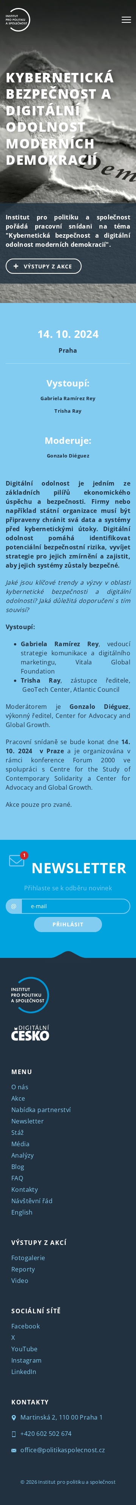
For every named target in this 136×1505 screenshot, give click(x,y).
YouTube (24, 1349)
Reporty (23, 1269)
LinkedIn (23, 1372)
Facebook (25, 1326)
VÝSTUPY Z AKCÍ (38, 1242)
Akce (18, 1098)
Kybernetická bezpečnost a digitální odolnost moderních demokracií (60, 118)
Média (20, 1144)
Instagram (26, 1360)
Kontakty (24, 1189)
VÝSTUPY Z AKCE (48, 266)
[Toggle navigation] (126, 20)
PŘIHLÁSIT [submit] (68, 924)
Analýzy (22, 1155)
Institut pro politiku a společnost (77, 1481)
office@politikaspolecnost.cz (62, 1450)
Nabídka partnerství (41, 1110)
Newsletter (27, 1121)
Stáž (17, 1132)
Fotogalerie (28, 1258)
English (22, 1212)
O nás (19, 1087)
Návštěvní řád (32, 1201)
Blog (18, 1167)
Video (19, 1280)
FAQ (17, 1178)
